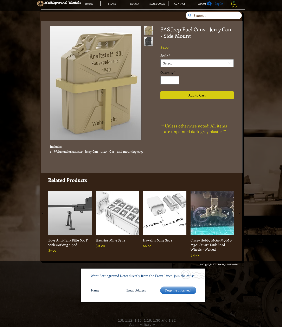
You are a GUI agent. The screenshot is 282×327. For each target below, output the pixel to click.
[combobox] (197, 63)
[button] (234, 3)
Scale (165, 56)
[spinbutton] (170, 80)
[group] (141, 224)
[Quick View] (70, 213)
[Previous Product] (42, 212)
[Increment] (176, 80)
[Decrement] (164, 80)
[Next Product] (239, 212)
